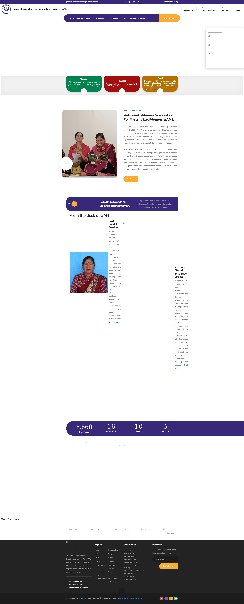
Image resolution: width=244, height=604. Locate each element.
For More (130, 179)
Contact (133, 18)
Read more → (213, 64)
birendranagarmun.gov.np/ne (133, 571)
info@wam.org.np (188, 10)
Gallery (124, 18)
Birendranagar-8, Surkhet (78, 587)
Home (72, 18)
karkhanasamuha (129, 579)
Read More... (113, 322)
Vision (84, 79)
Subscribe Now (168, 566)
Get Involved (113, 18)
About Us (79, 18)
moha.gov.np (128, 573)
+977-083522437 (209, 10)
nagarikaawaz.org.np (130, 559)
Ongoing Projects (101, 565)
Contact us (99, 561)
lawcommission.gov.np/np (132, 565)
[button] (70, 438)
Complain (141, 18)
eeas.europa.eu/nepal (131, 562)
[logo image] (6, 9)
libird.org (126, 568)
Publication (100, 18)
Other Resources (101, 579)
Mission (122, 80)
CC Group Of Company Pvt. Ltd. (131, 598)
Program (89, 18)
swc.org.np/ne (128, 576)
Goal (160, 78)
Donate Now (169, 18)
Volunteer (111, 561)
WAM (84, 598)
